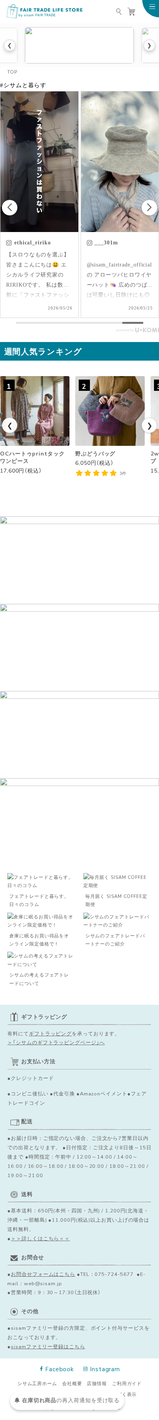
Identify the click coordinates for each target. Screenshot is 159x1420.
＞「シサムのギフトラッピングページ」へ (56, 1042)
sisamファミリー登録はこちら (48, 1346)
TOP (12, 72)
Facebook (59, 1369)
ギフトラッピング (50, 1033)
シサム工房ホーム (37, 1383)
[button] (149, 207)
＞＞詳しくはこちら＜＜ (40, 1238)
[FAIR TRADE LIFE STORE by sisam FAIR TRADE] (44, 11)
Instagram (105, 1369)
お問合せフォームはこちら (43, 1273)
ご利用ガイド (127, 1383)
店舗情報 (97, 1383)
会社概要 (72, 1383)
